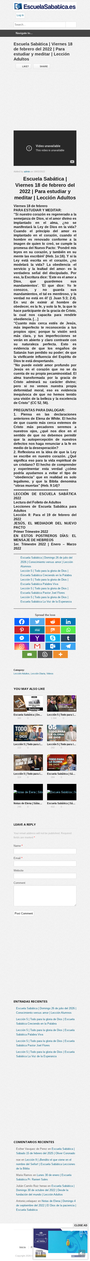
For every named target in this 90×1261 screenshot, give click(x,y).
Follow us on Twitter (30, 1239)
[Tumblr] (68, 638)
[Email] (29, 654)
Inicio (22, 1247)
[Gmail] (37, 646)
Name (17, 845)
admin (27, 171)
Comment (19, 882)
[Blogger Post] (45, 654)
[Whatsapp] (68, 630)
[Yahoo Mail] (37, 638)
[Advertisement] (45, 102)
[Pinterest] (21, 630)
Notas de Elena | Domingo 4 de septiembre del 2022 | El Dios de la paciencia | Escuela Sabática (46, 1205)
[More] (60, 654)
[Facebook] (21, 621)
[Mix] (52, 630)
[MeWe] (37, 630)
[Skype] (52, 638)
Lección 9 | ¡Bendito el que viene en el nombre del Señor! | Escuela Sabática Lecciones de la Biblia (45, 1164)
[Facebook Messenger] (21, 638)
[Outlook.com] (52, 646)
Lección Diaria (38, 673)
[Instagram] (21, 646)
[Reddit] (52, 621)
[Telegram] (68, 646)
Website (18, 870)
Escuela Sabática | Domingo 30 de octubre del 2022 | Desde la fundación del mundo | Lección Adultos (45, 1190)
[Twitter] (37, 621)
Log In (20, 15)
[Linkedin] (68, 621)
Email (17, 858)
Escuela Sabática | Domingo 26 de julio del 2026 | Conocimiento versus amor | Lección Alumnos (47, 562)
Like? (25, 66)
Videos (49, 673)
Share (44, 66)
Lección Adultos (22, 673)
